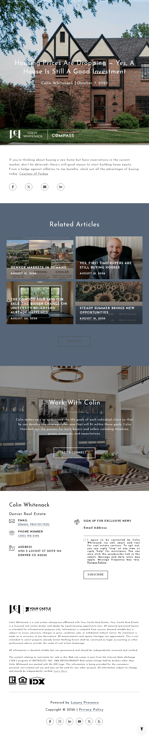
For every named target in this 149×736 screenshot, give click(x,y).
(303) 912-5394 (28, 536)
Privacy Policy (96, 563)
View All (74, 341)
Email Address (95, 527)
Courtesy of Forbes (33, 174)
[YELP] (99, 721)
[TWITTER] (89, 721)
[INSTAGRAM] (59, 721)
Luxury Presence (85, 702)
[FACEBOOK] (50, 721)
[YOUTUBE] (79, 721)
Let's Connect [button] (74, 452)
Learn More (60, 671)
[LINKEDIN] (69, 721)
